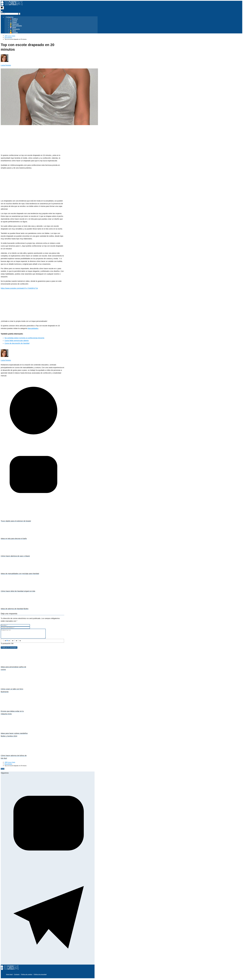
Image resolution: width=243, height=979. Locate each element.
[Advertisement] (32, 138)
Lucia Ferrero (6, 65)
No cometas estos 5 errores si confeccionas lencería (24, 338)
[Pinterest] (33, 441)
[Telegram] (48, 963)
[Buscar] (19, 14)
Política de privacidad (40, 974)
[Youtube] (33, 505)
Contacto (16, 974)
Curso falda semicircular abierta (17, 341)
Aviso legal (9, 974)
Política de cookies (26, 974)
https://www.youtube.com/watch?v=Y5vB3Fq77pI (19, 288)
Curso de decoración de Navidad (17, 343)
